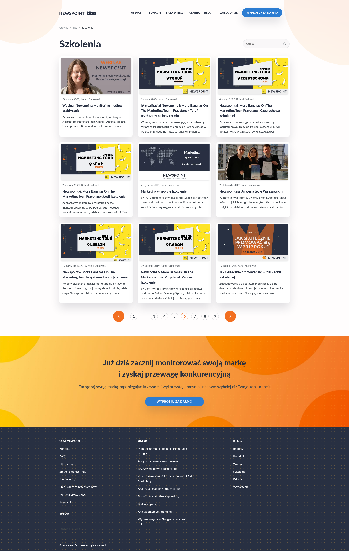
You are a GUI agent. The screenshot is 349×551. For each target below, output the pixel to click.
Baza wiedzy (175, 12)
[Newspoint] (77, 12)
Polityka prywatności (72, 494)
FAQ (62, 456)
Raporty (238, 448)
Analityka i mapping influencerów (159, 488)
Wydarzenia (240, 486)
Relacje (237, 479)
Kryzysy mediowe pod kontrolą (157, 468)
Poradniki (239, 456)
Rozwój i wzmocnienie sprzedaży (158, 496)
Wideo (237, 464)
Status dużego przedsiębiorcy (78, 486)
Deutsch (74, 528)
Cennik (194, 12)
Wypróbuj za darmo (262, 12)
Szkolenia (239, 471)
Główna (63, 27)
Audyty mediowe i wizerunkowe (158, 461)
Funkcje (155, 12)
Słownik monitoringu (72, 471)
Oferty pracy (67, 464)
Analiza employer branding (155, 511)
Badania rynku (147, 504)
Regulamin (66, 502)
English (64, 528)
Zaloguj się (229, 12)
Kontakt (64, 448)
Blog (208, 12)
